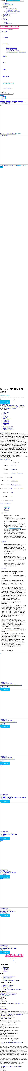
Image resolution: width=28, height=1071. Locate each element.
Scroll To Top (4, 1009)
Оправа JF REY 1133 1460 (7, 759)
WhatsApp (6, 3)
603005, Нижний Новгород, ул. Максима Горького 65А (8, 993)
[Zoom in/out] (4, 1006)
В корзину (5, 402)
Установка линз (7, 977)
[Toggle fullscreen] (3, 1006)
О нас (4, 17)
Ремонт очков (7, 978)
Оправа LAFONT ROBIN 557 (8, 722)
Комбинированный (17, 488)
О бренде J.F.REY (8, 427)
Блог (4, 18)
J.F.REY (13, 465)
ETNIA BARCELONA (5, 798)
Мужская (20, 473)
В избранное (4, 404)
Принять (2, 1067)
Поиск (22, 0)
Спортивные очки (11, 13)
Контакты (5, 19)
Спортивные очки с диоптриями (16, 52)
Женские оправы (5, 102)
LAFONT (2, 723)
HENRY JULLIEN (4, 686)
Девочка (13, 408)
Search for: (3, 0)
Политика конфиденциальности (13, 989)
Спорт (5, 56)
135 (12, 500)
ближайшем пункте (15, 528)
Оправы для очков (11, 10)
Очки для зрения (11, 8)
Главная (5, 6)
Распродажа (6, 15)
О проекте (6, 967)
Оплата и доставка (8, 429)
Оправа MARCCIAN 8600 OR (8, 165)
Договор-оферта (8, 988)
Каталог (5, 7)
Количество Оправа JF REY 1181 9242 (12, 398)
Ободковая (14, 481)
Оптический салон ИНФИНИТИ (10, 1003)
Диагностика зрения (9, 976)
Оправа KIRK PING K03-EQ (8, 872)
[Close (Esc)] (0, 1006)
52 (12, 492)
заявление (13, 577)
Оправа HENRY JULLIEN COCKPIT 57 (11, 685)
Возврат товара (7, 986)
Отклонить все (10, 1036)
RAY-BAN (2, 835)
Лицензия (6, 968)
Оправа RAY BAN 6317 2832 (8, 948)
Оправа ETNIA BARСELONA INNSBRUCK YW (13, 797)
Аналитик (7, 408)
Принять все (3, 1036)
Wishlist (5, 22)
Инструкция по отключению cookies (11, 1066)
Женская (14, 473)
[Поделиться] (2, 1006)
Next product (4, 135)
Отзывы (5, 971)
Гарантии (6, 969)
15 (11, 496)
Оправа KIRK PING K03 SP (7, 911)
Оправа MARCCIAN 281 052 (8, 134)
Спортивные (6, 14)
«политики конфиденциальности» (7, 1016)
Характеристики (8, 428)
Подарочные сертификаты (11, 980)
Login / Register (7, 23)
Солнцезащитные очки (13, 11)
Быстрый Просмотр (6, 683)
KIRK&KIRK (3, 874)
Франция (14, 469)
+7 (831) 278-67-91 (8, 4)
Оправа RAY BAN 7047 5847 (8, 834)
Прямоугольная (16, 485)
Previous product (5, 103)
